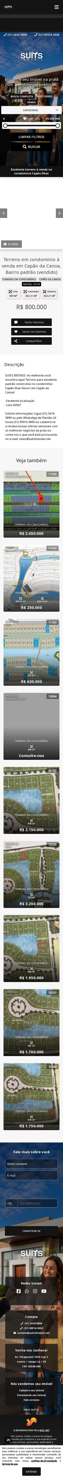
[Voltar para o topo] (8, 1440)
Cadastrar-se (32, 1231)
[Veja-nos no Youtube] (43, 1291)
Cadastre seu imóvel (31, 1390)
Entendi (31, 1471)
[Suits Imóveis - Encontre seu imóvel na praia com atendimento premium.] (31, 57)
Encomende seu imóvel (31, 1395)
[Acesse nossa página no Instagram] (35, 1291)
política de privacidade (44, 1460)
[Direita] (59, 213)
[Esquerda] (3, 213)
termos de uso (10, 1464)
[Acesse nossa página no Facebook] (19, 1291)
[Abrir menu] (56, 7)
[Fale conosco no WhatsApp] (27, 1291)
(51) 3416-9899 (17, 35)
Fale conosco (32, 1400)
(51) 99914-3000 (48, 35)
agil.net (45, 1430)
